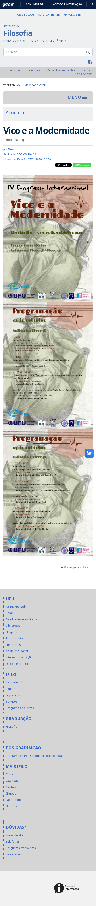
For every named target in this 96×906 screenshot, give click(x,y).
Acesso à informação (67, 4)
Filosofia (11, 726)
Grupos (11, 793)
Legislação (13, 695)
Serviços (15, 70)
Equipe (10, 689)
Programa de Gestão (20, 708)
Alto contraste (49, 14)
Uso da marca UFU (18, 664)
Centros (11, 787)
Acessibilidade (25, 14)
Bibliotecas (13, 625)
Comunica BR (34, 4)
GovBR (6, 3)
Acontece (39, 85)
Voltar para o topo (76, 567)
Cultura (11, 774)
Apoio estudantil (17, 651)
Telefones (33, 70)
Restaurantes (15, 638)
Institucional (14, 682)
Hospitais (12, 632)
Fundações (13, 645)
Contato (87, 70)
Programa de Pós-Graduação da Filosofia (34, 756)
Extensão (12, 781)
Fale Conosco (84, 74)
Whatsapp (83, 165)
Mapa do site (72, 14)
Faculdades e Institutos (21, 619)
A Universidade (16, 607)
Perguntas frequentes (21, 848)
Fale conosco (14, 854)
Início (27, 85)
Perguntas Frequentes (61, 70)
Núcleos (11, 806)
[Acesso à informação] (67, 888)
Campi (10, 613)
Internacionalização (19, 657)
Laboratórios (14, 800)
